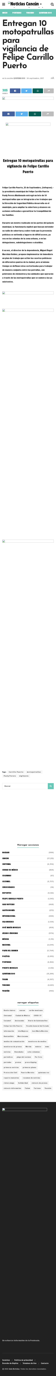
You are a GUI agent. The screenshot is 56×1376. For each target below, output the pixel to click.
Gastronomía (8, 910)
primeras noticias (11, 1067)
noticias (7, 1052)
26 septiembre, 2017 (35, 78)
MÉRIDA (5, 939)
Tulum (27, 1088)
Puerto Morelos (27, 1073)
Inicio (4, 13)
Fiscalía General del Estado (37, 1026)
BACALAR (5, 852)
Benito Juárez (9, 1010)
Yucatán (5, 991)
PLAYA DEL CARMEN (10, 950)
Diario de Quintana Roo (37, 1021)
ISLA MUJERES (8, 922)
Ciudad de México (10, 870)
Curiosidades (8, 887)
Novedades (19, 1052)
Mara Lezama (22, 1036)
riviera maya (9, 1083)
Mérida (28, 1047)
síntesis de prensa (39, 1083)
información (9, 1031)
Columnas (6, 875)
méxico (38, 1047)
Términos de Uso (29, 1363)
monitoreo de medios (37, 1042)
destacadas (19, 1021)
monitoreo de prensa (13, 1047)
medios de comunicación (14, 1042)
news (47, 1047)
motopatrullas (34, 772)
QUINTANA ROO (45, 13)
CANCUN (5, 858)
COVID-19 (37, 1016)
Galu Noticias (8, 904)
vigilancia (24, 776)
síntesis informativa (12, 1088)
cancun (22, 1010)
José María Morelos (40, 1031)
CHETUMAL (6, 864)
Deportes (6, 893)
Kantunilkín (9, 1036)
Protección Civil (10, 1073)
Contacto (45, 1363)
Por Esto (38, 1057)
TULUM (5, 979)
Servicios (6, 1360)
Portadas (6, 962)
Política (6, 956)
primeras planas (29, 1067)
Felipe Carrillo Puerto (13, 1026)
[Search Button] (51, 786)
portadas (7, 1062)
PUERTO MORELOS (10, 968)
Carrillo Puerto (16, 772)
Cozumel (7, 1021)
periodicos (8, 1057)
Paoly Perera (10, 776)
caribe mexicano (36, 1010)
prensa (18, 1062)
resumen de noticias (31, 1078)
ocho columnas (33, 1052)
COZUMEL (6, 881)
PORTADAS (16, 13)
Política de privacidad (23, 1360)
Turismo (30, 13)
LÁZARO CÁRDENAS (10, 933)
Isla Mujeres (23, 1031)
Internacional (8, 916)
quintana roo (43, 1073)
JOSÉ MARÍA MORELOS (11, 927)
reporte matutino (11, 1078)
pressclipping (31, 1062)
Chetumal (8, 1016)
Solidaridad (23, 1083)
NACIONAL (6, 945)
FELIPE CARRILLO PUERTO (12, 899)
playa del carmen (24, 1057)
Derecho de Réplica (10, 1363)
